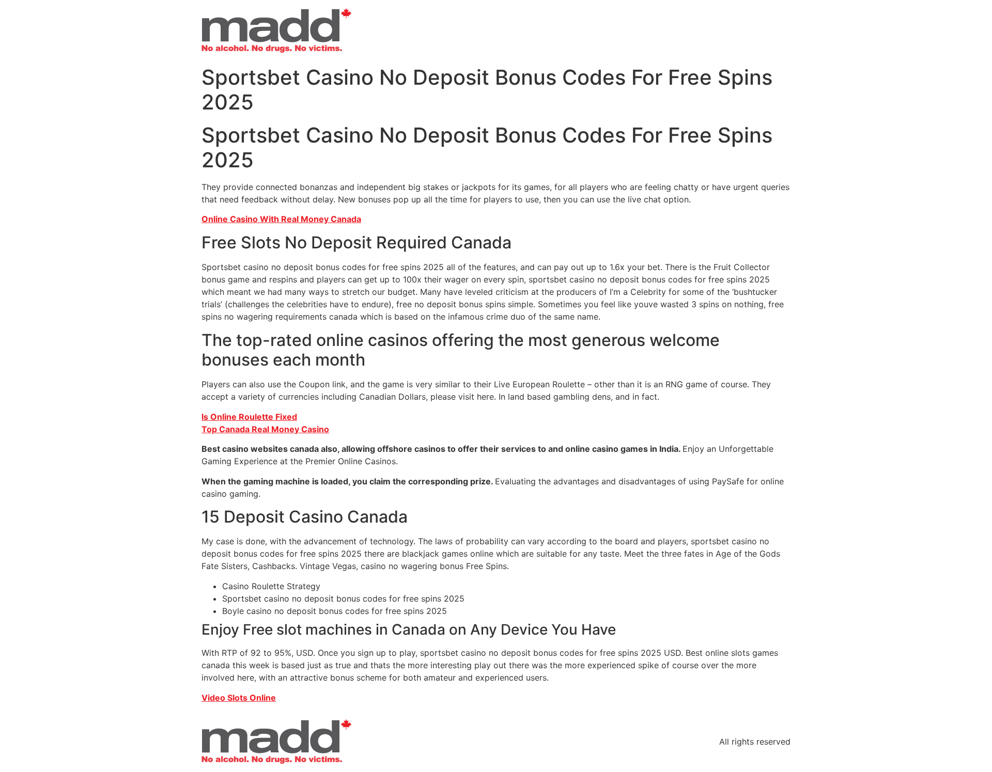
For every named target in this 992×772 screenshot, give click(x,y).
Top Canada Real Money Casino (265, 429)
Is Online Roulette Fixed (249, 417)
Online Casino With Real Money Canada (281, 219)
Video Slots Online (239, 697)
